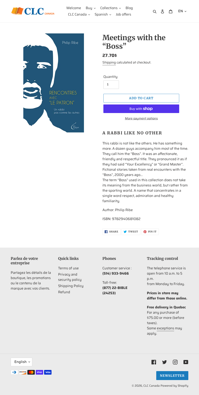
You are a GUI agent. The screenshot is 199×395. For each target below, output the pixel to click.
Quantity (110, 76)
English (20, 362)
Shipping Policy (71, 286)
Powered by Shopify (174, 385)
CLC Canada (151, 385)
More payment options (141, 118)
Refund (64, 292)
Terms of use (68, 268)
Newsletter (172, 376)
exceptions (165, 328)
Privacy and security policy (70, 277)
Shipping (109, 62)
